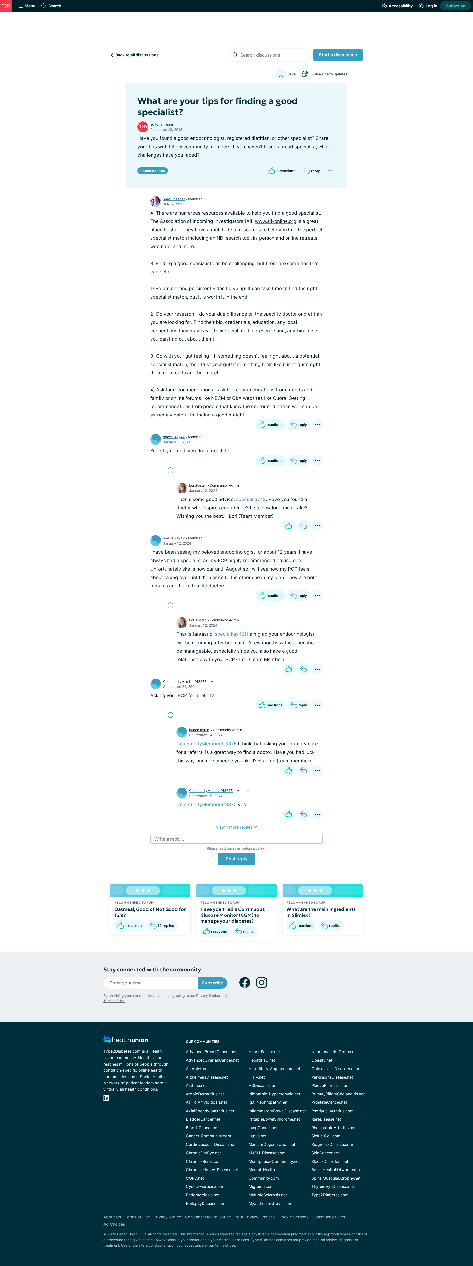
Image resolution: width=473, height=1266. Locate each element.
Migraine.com (261, 1186)
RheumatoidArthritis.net (333, 1127)
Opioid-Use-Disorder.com (335, 1068)
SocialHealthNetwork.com (335, 1169)
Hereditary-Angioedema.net (274, 1068)
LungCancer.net (263, 1127)
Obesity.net (321, 1060)
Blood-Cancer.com (203, 1127)
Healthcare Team (152, 171)
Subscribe (455, 5)
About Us (112, 1217)
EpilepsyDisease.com (205, 1203)
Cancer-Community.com (208, 1135)
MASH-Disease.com (267, 1152)
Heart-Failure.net (264, 1051)
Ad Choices (114, 1224)
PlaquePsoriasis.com (330, 1085)
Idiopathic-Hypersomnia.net (274, 1093)
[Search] (235, 55)
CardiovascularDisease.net (211, 1144)
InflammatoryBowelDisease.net (277, 1110)
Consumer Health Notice (208, 1217)
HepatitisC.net (262, 1060)
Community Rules (328, 1217)
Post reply (236, 858)
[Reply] (303, 525)
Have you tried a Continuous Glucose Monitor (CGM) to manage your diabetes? (232, 915)
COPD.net (195, 1178)
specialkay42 (174, 437)
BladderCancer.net (203, 1119)
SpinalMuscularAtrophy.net (336, 1178)
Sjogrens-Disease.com (332, 1144)
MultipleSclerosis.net (268, 1194)
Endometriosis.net (203, 1194)
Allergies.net (197, 1068)
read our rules (230, 848)
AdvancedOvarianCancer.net (212, 1060)
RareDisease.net (326, 1119)
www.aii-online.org (275, 221)
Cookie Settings (293, 1217)
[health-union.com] (125, 1041)
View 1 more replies (234, 827)
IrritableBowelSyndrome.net (274, 1119)
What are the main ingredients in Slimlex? (321, 912)
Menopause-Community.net (274, 1161)
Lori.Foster (197, 485)
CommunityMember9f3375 (185, 681)
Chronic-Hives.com (204, 1161)
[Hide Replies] (170, 470)
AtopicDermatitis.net (205, 1093)
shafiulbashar (174, 199)
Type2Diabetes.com (330, 1194)
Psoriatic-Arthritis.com (332, 1110)
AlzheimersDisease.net (207, 1077)
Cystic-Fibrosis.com (204, 1186)
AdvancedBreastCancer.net (211, 1051)
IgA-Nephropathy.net (268, 1102)
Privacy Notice (208, 995)
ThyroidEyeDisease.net (332, 1186)
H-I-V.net (257, 1077)
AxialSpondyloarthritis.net (210, 1110)
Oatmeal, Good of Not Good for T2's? (150, 912)
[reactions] (288, 525)
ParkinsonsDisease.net (332, 1077)
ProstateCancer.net (329, 1102)
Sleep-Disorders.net (329, 1161)
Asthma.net (196, 1085)
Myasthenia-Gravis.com (270, 1203)
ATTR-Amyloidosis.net (206, 1102)
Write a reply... (169, 839)
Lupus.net (258, 1135)
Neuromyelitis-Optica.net (334, 1051)
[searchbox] (275, 55)
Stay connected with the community (152, 969)
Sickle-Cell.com (325, 1135)
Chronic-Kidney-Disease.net (212, 1169)
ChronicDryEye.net (203, 1152)
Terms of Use (114, 1001)
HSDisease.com (263, 1085)
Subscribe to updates (329, 74)
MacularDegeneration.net (272, 1144)
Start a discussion (338, 54)
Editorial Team (161, 124)
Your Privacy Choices (255, 1217)
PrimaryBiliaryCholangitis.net (338, 1093)
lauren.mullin (199, 730)
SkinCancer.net (325, 1152)
